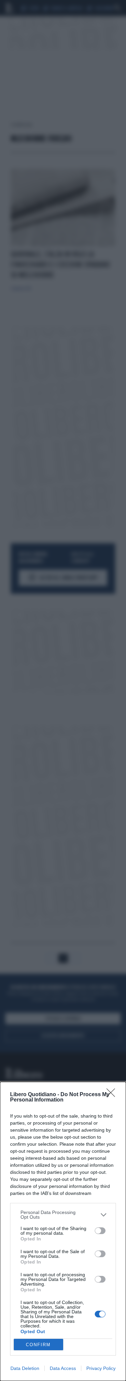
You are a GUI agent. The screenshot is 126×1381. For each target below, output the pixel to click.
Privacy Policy (101, 1368)
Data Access (63, 1368)
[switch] (100, 1230)
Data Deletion (24, 1368)
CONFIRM (38, 1344)
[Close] (113, 1094)
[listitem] (63, 1214)
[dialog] (63, 1231)
